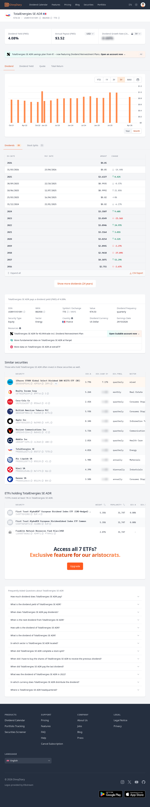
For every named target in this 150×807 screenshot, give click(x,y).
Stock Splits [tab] (34, 145)
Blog (79, 732)
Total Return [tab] (57, 66)
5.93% (88, 411)
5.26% (88, 392)
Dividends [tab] (12, 145)
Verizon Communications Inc (31, 429)
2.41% (88, 401)
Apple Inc (21, 419)
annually (117, 460)
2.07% (103, 532)
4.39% (88, 469)
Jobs (79, 726)
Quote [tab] (42, 66)
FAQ (43, 732)
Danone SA (21, 477)
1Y (107, 79)
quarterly (118, 382)
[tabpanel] (75, 105)
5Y (121, 79)
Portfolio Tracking (15, 726)
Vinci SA (20, 468)
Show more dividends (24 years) (75, 283)
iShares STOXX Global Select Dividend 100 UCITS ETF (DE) (48, 380)
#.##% (107, 38)
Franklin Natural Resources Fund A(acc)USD (40, 530)
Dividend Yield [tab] (26, 66)
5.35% (103, 512)
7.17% (105, 382)
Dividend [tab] (9, 66)
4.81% (88, 450)
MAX (129, 79)
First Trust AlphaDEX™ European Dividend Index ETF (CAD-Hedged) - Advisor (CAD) (53, 511)
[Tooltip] (71, 318)
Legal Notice (120, 720)
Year (128, 131)
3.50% (88, 479)
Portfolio (102, 4)
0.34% (88, 421)
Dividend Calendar (38, 4)
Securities (88, 4)
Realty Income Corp (26, 390)
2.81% (88, 440)
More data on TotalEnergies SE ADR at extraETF (37, 346)
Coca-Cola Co (23, 400)
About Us (82, 720)
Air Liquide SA (24, 458)
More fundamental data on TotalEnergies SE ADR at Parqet (43, 340)
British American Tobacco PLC (32, 409)
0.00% (133, 512)
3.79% (88, 382)
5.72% (88, 430)
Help (43, 738)
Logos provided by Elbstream (19, 785)
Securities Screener (15, 732)
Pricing (67, 4)
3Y (114, 79)
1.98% (88, 460)
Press (80, 738)
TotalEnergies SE (25, 448)
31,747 (121, 512)
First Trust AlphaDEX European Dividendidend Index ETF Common (51, 520)
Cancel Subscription (52, 743)
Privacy (118, 726)
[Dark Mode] (136, 4)
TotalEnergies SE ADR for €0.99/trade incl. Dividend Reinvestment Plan (48, 333)
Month (136, 131)
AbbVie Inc (21, 439)
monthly (117, 392)
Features (56, 4)
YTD (99, 79)
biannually (119, 469)
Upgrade (75, 566)
